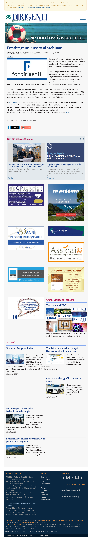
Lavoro (43, 486)
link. (68, 113)
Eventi (33, 120)
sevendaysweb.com (21, 535)
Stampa (27, 127)
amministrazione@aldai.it (70, 490)
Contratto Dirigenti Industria (21, 348)
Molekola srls (44, 535)
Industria (44, 490)
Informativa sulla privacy (70, 497)
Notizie (25, 120)
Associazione (46, 499)
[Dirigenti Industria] (27, 18)
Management (46, 484)
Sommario (44, 477)
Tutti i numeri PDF (56, 305)
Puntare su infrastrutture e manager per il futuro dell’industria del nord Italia (26, 165)
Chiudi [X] (48, 8)
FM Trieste (11, 178)
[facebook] (63, 478)
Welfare (44, 492)
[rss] (81, 478)
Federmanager (46, 479)
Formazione (45, 488)
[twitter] (68, 478)
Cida (42, 481)
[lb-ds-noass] (46, 33)
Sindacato (44, 495)
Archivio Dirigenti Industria (60, 300)
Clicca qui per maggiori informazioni (31, 8)
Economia (50, 178)
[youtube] (72, 478)
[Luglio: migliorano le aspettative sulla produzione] (65, 152)
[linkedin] (77, 478)
